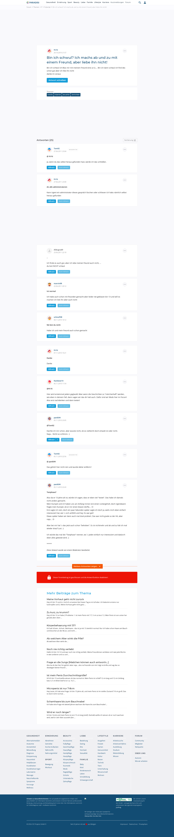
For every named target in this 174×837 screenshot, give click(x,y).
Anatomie (30, 744)
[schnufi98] (50, 318)
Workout (48, 767)
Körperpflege (68, 759)
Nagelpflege (67, 772)
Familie (90, 2)
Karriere (105, 2)
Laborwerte (31, 772)
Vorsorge (30, 784)
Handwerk (101, 753)
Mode (65, 769)
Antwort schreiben (57, 80)
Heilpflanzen (31, 763)
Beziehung (84, 741)
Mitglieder (139, 744)
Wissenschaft (103, 772)
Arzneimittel (31, 747)
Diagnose (30, 753)
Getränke (48, 744)
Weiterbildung (118, 753)
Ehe (81, 747)
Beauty (76, 2)
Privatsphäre (143, 824)
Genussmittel (103, 750)
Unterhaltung (103, 769)
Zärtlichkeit (76, 94)
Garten (100, 747)
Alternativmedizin (33, 741)
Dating (82, 744)
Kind (81, 767)
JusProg (118, 807)
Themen (36, 7)
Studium (116, 750)
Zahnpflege (67, 781)
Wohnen (101, 775)
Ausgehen (101, 741)
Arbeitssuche (118, 741)
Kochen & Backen (51, 747)
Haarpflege (67, 750)
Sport (70, 2)
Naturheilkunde (32, 778)
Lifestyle (97, 2)
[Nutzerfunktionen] (144, 2)
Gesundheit (51, 2)
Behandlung (31, 750)
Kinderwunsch (85, 770)
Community (139, 741)
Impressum (124, 824)
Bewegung (49, 764)
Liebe (83, 2)
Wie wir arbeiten (141, 761)
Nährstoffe (49, 750)
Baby (82, 764)
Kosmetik (66, 766)
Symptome (31, 781)
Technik (101, 763)
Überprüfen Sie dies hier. (93, 816)
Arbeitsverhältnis (119, 744)
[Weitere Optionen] (124, 50)
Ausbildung (117, 747)
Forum (128, 2)
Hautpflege (67, 756)
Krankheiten (31, 766)
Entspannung (32, 756)
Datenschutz (133, 824)
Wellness (30, 788)
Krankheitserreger (33, 769)
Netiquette (139, 747)
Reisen (100, 759)
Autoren (138, 758)
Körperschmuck (69, 763)
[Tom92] (50, 149)
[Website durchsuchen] (139, 2)
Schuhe (66, 775)
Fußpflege (67, 744)
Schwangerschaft (86, 780)
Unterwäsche (68, 778)
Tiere (100, 766)
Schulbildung (85, 777)
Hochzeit (83, 750)
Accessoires (67, 741)
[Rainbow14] (50, 382)
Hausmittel (31, 759)
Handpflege (67, 753)
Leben (82, 774)
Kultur (100, 756)
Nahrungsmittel (51, 753)
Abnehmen (49, 741)
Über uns (140, 753)
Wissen (116, 756)
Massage (30, 775)
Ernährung (61, 2)
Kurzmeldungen (117, 2)
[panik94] (50, 418)
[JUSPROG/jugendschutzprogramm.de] (124, 799)
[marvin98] (50, 284)
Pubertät (47, 7)
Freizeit (100, 744)
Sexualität (66, 94)
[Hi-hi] (50, 51)
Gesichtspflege (68, 747)
